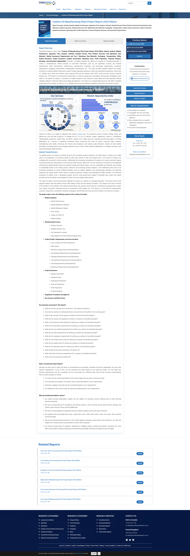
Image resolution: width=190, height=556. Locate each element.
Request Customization (140, 78)
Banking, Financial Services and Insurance (52, 529)
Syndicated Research (104, 526)
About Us (61, 545)
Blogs (87, 545)
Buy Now (139, 56)
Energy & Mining (74, 520)
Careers (74, 545)
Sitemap (102, 545)
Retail (71, 532)
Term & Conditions (110, 545)
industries (78, 9)
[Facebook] (127, 540)
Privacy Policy (94, 545)
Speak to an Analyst (139, 98)
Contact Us (120, 545)
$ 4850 (140, 453)
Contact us (122, 9)
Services (87, 9)
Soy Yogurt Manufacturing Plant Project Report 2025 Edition (61, 499)
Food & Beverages (75, 523)
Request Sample (109, 41)
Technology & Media (75, 535)
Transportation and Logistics (78, 538)
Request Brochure (139, 93)
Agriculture (44, 523)
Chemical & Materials (46, 532)
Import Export (102, 529)
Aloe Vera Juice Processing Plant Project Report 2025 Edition (61, 451)
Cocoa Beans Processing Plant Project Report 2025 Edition (60, 460)
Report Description (51, 41)
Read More (44, 453)
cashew (79, 134)
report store (67, 9)
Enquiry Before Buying (139, 88)
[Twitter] (130, 540)
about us (113, 9)
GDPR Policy (127, 545)
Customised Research (104, 523)
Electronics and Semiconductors (49, 538)
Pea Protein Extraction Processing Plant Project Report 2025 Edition (63, 489)
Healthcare (73, 526)
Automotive (44, 526)
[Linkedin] (133, 540)
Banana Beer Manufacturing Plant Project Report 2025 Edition (61, 480)
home (58, 9)
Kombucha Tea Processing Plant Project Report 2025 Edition (61, 470)
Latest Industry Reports (105, 532)
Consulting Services (104, 520)
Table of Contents (80, 41)
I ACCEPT (94, 553)
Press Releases (81, 545)
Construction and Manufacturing (50, 535)
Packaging (73, 529)
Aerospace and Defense (47, 520)
